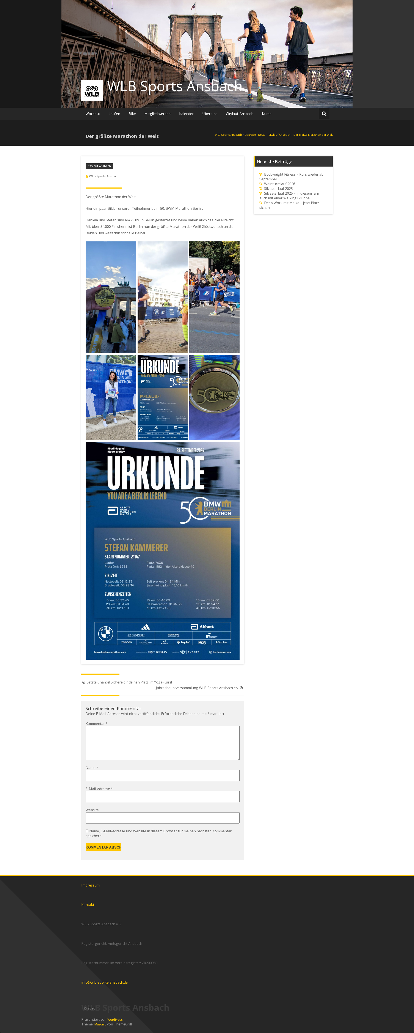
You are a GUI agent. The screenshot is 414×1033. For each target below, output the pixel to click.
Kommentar (97, 723)
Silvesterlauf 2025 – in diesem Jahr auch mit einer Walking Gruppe (289, 195)
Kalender (186, 113)
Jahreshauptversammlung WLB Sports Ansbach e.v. (197, 687)
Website (92, 810)
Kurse (266, 113)
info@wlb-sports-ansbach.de (104, 982)
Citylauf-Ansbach (239, 113)
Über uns (209, 113)
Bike (132, 113)
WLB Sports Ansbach (175, 85)
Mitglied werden (157, 113)
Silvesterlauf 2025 (278, 188)
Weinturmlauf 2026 (279, 183)
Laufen (114, 113)
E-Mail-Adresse (99, 788)
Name (92, 767)
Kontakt (87, 904)
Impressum (90, 885)
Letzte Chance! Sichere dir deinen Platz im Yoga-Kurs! (129, 682)
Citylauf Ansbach (99, 166)
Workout (93, 113)
